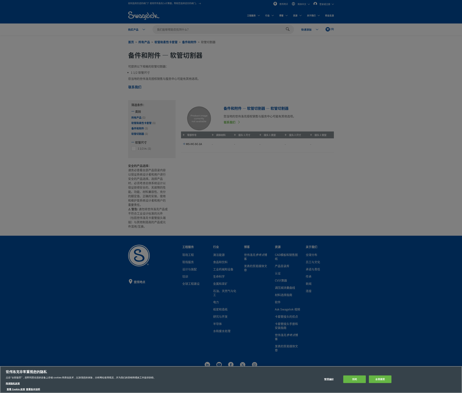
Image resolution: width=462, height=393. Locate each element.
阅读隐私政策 (13, 383)
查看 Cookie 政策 (16, 389)
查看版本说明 (33, 389)
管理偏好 (329, 379)
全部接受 (380, 379)
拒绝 (354, 379)
